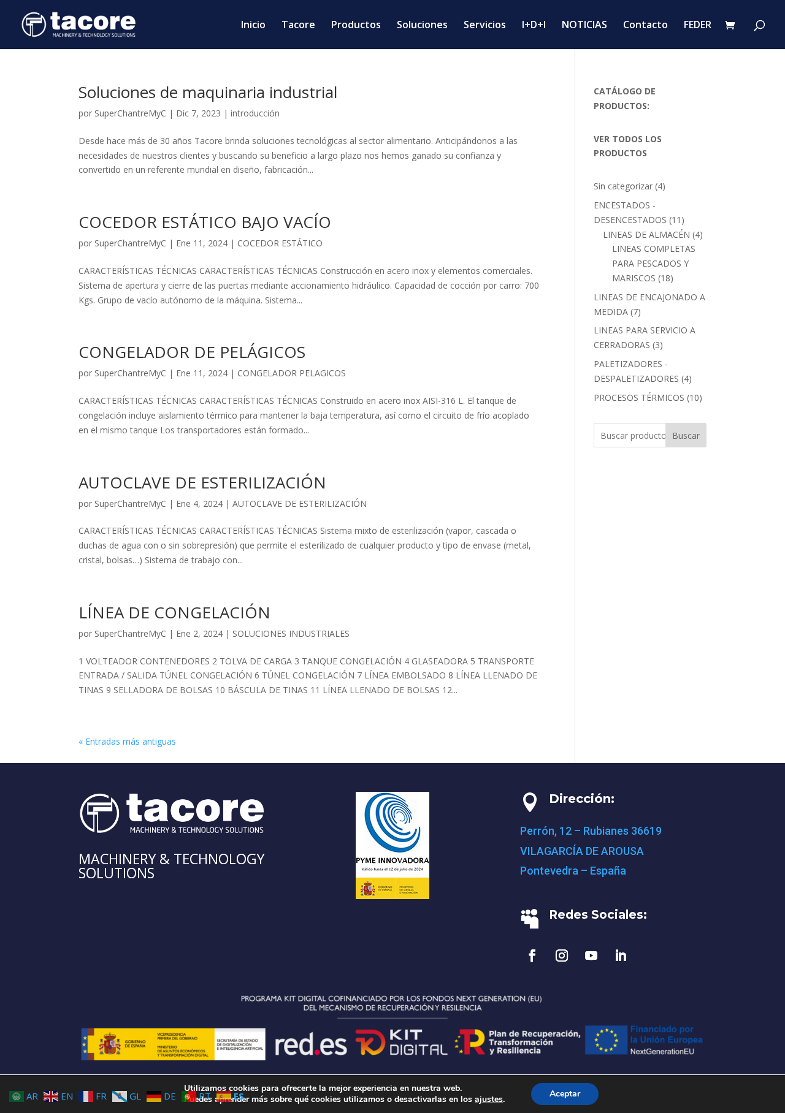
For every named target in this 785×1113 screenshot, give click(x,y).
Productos (356, 25)
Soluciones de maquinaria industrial (207, 92)
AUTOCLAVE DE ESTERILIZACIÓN (202, 482)
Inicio (253, 25)
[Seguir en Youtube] (591, 955)
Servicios (485, 25)
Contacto (645, 25)
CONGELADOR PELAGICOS (291, 373)
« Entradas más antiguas (127, 741)
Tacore (298, 25)
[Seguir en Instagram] (562, 955)
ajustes (489, 1099)
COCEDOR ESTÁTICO (280, 243)
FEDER (697, 25)
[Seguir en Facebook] (532, 955)
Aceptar (565, 1094)
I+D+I (534, 25)
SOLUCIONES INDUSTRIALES (291, 633)
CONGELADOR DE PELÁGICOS (191, 352)
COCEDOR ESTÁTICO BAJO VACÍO (204, 222)
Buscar (686, 435)
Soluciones (422, 25)
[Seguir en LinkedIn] (620, 955)
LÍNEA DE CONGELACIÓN (174, 612)
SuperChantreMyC (130, 113)
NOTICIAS (584, 25)
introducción (255, 113)
